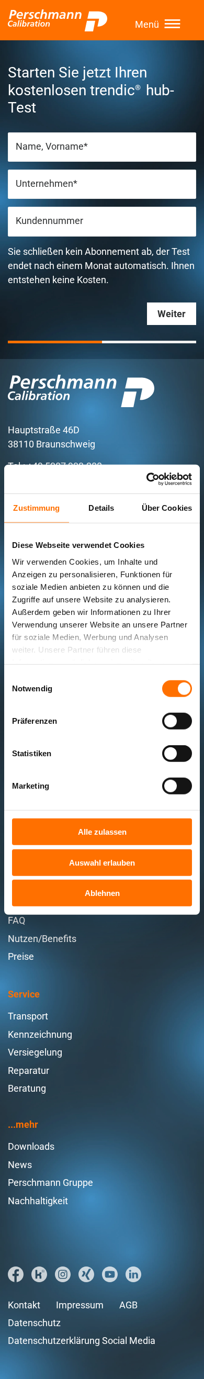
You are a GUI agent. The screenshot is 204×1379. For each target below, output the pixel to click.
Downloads (31, 1146)
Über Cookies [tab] (167, 507)
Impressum (80, 1304)
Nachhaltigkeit (38, 1200)
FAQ (16, 920)
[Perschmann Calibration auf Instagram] (63, 1274)
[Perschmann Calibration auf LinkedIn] (133, 1274)
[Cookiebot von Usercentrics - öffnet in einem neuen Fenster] (146, 479)
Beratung (27, 1088)
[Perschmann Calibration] (57, 20)
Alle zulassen (102, 831)
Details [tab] (101, 507)
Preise (21, 956)
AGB (128, 1304)
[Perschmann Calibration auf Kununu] (39, 1274)
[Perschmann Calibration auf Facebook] (16, 1274)
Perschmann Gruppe (50, 1182)
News (20, 1164)
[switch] (177, 721)
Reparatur (28, 1070)
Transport (28, 1016)
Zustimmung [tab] (36, 507)
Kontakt (24, 1304)
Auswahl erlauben (102, 862)
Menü (147, 24)
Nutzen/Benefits (42, 938)
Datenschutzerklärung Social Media (81, 1340)
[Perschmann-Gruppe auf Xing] (86, 1274)
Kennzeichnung (40, 1034)
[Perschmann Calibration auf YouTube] (110, 1274)
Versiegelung (35, 1052)
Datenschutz (34, 1322)
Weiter (171, 313)
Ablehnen (102, 893)
